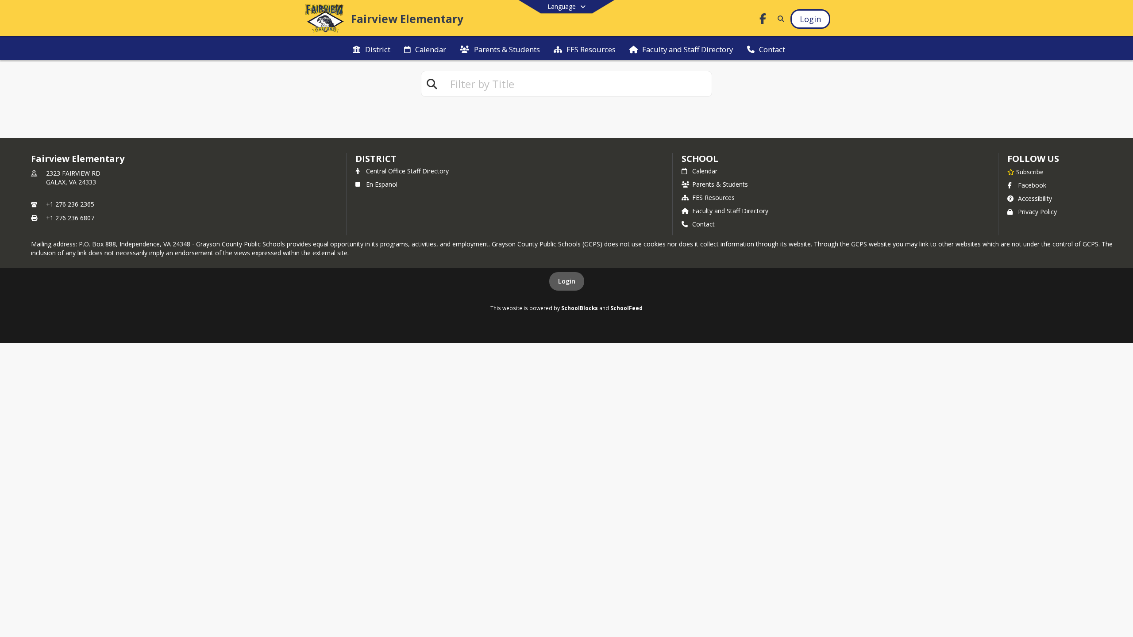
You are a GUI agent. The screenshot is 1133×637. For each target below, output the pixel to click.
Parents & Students (720, 184)
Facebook (1032, 185)
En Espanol (381, 184)
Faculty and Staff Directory (730, 211)
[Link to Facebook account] (763, 20)
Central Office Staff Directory (407, 171)
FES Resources (713, 197)
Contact (703, 224)
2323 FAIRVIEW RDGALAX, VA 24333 (73, 177)
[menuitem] (371, 48)
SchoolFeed (626, 307)
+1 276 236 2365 (70, 204)
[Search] (779, 19)
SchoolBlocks (579, 307)
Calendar (704, 171)
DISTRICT (375, 159)
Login (566, 281)
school (700, 159)
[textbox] (577, 83)
